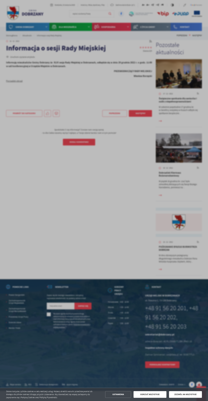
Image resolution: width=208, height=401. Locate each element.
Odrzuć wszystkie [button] (150, 394)
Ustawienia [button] (118, 394)
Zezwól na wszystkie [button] (185, 394)
